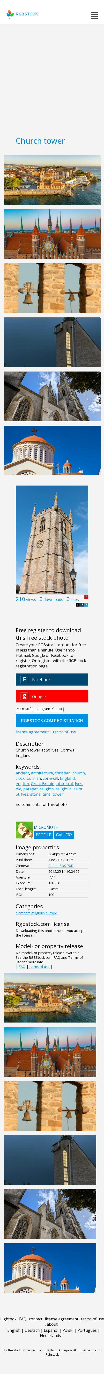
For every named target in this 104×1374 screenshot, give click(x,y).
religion (47, 789)
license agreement (61, 1319)
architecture (42, 773)
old (18, 789)
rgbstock (27, 14)
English (14, 1330)
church (79, 773)
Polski (67, 1330)
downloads (53, 599)
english (22, 783)
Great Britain (42, 783)
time (47, 794)
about (52, 1324)
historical (64, 783)
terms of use (39, 966)
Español (51, 1330)
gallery (64, 834)
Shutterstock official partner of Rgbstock (31, 1350)
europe (51, 913)
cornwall (50, 778)
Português (87, 1330)
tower (57, 794)
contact (35, 1319)
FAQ (22, 966)
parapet (30, 789)
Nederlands (50, 1335)
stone (35, 794)
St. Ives (22, 794)
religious (64, 789)
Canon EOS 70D (61, 865)
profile (43, 834)
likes (75, 599)
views (31, 599)
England (67, 778)
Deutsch (32, 1330)
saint (78, 789)
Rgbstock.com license (42, 924)
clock (20, 778)
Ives (78, 783)
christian (63, 773)
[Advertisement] (52, 78)
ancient (22, 773)
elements (23, 913)
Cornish (34, 778)
